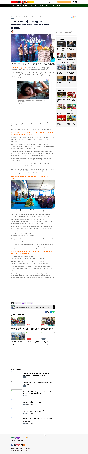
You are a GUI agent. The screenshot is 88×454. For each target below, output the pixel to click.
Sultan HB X (30, 303)
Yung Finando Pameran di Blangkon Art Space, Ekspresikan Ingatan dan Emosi (61, 84)
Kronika (43, 339)
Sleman (24, 303)
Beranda (12, 16)
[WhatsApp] (53, 312)
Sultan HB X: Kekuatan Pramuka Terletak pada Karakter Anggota (46, 343)
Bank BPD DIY (18, 303)
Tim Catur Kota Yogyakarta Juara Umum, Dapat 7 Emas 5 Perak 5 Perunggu (17, 328)
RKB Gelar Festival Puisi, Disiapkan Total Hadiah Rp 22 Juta (61, 49)
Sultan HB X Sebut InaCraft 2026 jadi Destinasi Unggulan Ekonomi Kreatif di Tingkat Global (33, 328)
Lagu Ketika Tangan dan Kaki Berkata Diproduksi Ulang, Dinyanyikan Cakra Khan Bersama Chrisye (71, 84)
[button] (70, 2)
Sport (13, 324)
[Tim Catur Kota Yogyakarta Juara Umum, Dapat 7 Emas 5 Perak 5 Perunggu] (18, 321)
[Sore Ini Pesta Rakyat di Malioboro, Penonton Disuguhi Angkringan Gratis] (18, 336)
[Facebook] (46, 312)
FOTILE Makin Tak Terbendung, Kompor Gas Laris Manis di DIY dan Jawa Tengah (37, 410)
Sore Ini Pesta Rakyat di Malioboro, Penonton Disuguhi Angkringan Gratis (17, 343)
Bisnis (13, 18)
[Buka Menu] (76, 2)
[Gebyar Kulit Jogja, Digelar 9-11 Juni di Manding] (61, 106)
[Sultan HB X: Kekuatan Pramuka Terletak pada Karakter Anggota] (48, 336)
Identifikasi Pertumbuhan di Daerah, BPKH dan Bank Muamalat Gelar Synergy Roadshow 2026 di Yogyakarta (38, 420)
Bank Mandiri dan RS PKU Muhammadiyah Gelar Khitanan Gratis (61, 100)
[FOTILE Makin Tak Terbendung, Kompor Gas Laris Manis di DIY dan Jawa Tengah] (16, 412)
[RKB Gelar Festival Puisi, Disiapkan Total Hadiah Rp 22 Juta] (61, 44)
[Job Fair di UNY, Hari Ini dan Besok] (71, 95)
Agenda (59, 96)
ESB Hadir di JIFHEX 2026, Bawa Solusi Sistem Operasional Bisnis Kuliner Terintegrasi (36, 374)
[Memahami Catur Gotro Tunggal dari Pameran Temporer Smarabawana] (71, 67)
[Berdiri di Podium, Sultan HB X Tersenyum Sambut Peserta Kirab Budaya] (33, 336)
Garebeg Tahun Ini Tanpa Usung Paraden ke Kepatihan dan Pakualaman (71, 112)
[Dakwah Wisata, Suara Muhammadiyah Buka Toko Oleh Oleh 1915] (16, 384)
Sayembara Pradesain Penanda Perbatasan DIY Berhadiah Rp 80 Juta (61, 123)
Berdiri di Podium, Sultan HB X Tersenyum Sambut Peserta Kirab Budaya (32, 343)
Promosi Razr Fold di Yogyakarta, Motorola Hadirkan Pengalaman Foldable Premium (38, 392)
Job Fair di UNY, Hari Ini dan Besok (71, 100)
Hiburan (14, 339)
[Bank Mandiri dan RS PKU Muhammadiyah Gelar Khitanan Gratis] (61, 95)
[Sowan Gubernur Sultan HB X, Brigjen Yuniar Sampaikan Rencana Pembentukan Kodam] (48, 321)
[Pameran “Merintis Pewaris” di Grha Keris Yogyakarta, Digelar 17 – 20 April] (71, 118)
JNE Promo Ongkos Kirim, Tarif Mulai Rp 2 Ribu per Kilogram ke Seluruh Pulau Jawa (37, 401)
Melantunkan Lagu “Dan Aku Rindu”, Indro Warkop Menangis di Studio (71, 61)
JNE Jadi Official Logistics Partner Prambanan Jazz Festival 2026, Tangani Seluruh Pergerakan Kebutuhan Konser (71, 49)
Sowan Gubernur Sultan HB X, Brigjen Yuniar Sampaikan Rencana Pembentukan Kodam (47, 328)
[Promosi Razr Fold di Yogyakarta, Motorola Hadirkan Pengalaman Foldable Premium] (16, 393)
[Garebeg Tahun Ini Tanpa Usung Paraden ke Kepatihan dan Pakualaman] (71, 106)
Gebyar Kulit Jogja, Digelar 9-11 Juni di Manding (61, 112)
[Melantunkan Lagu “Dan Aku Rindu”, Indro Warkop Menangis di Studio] (71, 55)
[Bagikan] (53, 31)
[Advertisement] (44, 11)
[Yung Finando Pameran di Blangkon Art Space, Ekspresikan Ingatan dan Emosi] (61, 78)
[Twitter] (48, 312)
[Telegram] (51, 312)
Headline (29, 324)
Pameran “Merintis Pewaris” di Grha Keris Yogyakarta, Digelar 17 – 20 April (71, 123)
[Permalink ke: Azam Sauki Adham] (12, 31)
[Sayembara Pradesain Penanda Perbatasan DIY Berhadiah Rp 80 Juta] (61, 118)
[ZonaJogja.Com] (22, 1)
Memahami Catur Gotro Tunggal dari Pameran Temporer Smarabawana (71, 72)
